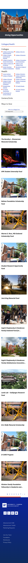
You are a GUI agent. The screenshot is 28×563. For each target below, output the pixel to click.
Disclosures (6, 540)
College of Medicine (7, 76)
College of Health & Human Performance (8, 61)
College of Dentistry (20, 74)
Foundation (6, 537)
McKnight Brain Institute (6, 87)
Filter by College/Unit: (14, 109)
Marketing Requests (9, 528)
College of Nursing (7, 79)
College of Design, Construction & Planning (7, 57)
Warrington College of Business (21, 67)
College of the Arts (20, 52)
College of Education (21, 55)
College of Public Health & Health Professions (7, 83)
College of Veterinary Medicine (21, 82)
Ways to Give (6, 104)
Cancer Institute (7, 74)
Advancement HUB (8, 523)
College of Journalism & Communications (21, 61)
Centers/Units (7, 98)
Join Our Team (7, 535)
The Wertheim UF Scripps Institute (7, 93)
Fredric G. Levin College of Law (19, 64)
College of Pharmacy (21, 79)
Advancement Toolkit (9, 525)
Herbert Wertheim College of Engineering (8, 67)
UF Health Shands (20, 86)
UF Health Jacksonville (6, 90)
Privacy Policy (7, 542)
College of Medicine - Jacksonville (21, 76)
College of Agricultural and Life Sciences (8, 52)
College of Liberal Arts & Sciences (8, 64)
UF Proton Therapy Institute (20, 90)
